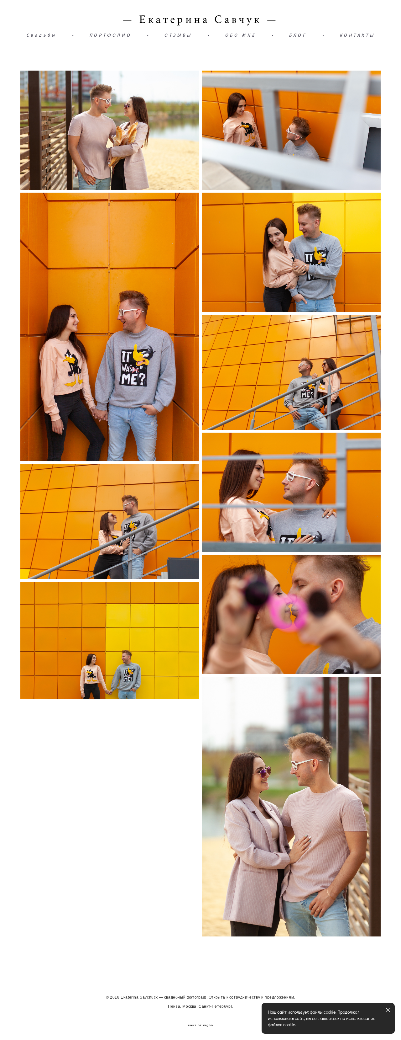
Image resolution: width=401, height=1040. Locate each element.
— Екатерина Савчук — (200, 19)
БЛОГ (297, 35)
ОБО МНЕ (240, 35)
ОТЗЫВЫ (178, 35)
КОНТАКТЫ (357, 35)
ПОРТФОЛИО (110, 35)
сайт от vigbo (200, 1025)
